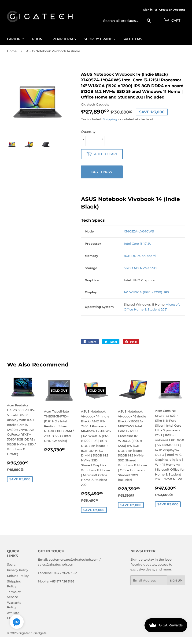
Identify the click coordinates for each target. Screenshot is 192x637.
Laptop (14, 39)
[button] (17, 623)
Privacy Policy (17, 570)
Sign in (148, 9)
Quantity (88, 132)
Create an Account (172, 9)
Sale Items (132, 39)
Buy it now (101, 172)
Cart (175, 20)
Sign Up (176, 580)
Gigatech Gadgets (32, 633)
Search (12, 564)
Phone (38, 39)
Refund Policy (18, 576)
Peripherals (64, 39)
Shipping (110, 119)
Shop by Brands (99, 39)
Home (12, 51)
